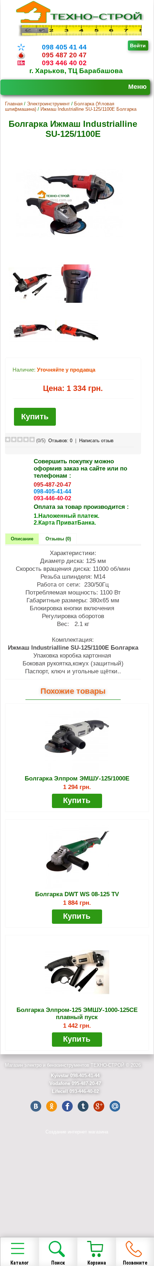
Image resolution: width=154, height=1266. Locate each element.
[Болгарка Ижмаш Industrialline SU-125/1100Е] (69, 256)
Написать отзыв (96, 440)
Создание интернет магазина (76, 1131)
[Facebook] (67, 1106)
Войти (138, 45)
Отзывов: (60, 440)
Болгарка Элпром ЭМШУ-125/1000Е (77, 778)
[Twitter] (83, 1106)
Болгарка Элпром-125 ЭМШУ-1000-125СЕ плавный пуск (77, 1014)
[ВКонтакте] (35, 1106)
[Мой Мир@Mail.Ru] (114, 1106)
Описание (22, 538)
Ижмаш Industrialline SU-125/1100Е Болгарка (88, 109)
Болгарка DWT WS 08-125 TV (77, 894)
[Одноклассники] (51, 1106)
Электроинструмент (48, 103)
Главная (14, 103)
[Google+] (98, 1106)
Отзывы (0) (58, 538)
